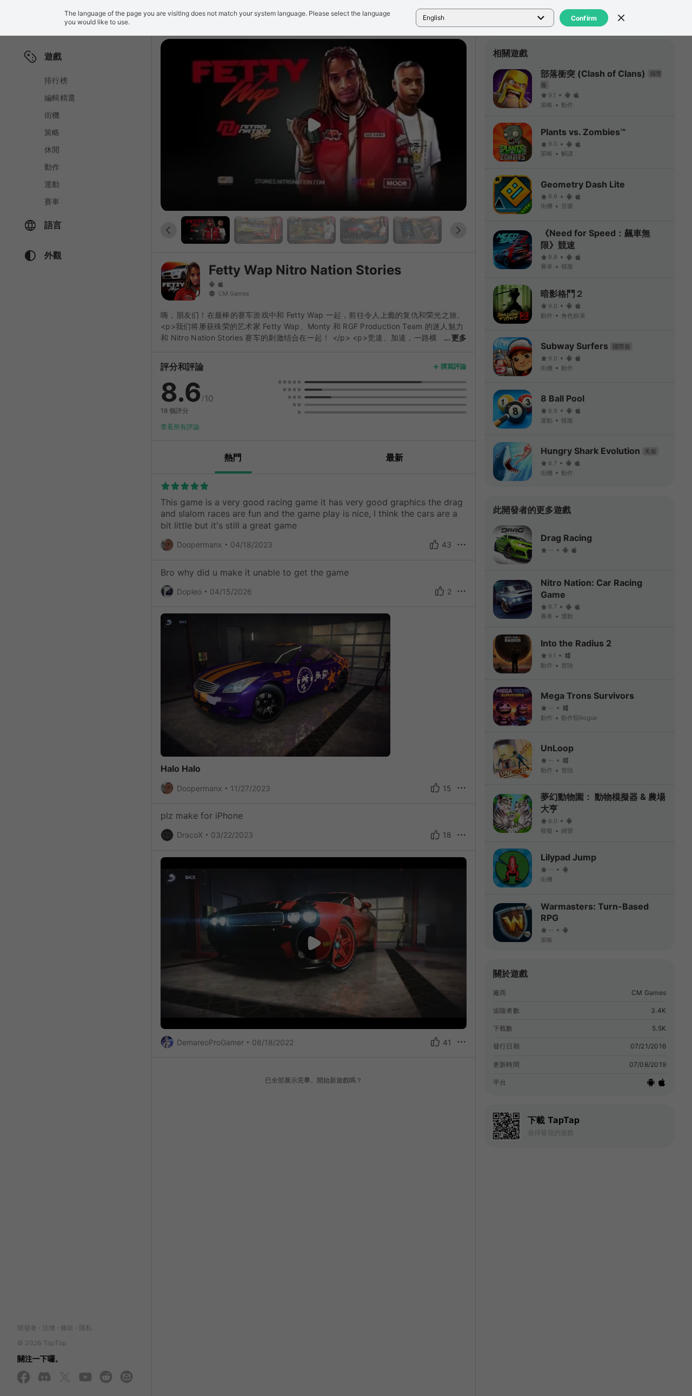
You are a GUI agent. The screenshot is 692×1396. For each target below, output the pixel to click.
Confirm (584, 18)
